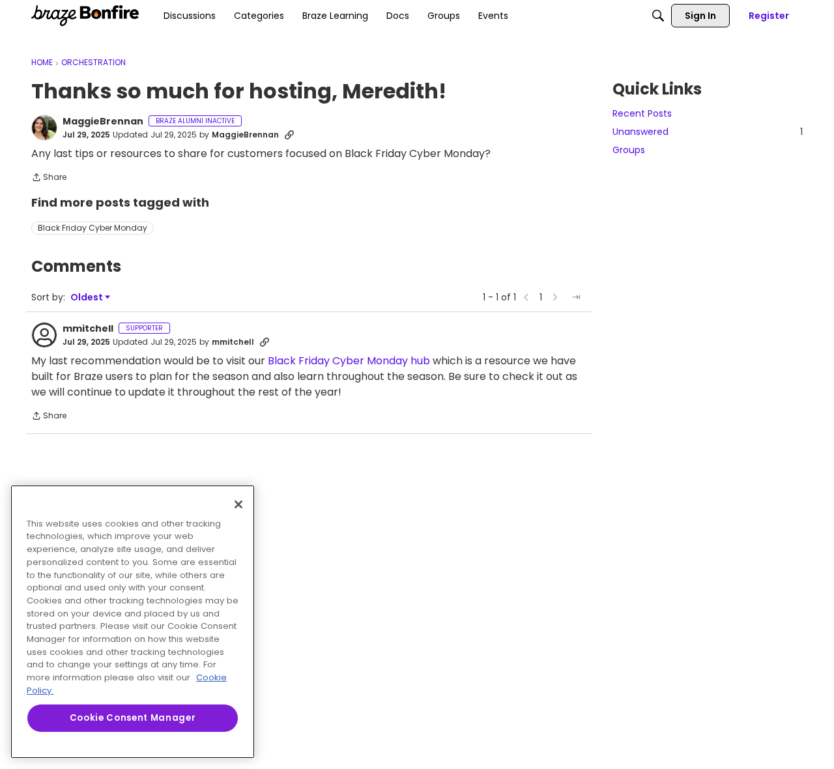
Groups (628, 149)
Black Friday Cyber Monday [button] (92, 227)
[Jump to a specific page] (576, 297)
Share (48, 178)
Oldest (87, 297)
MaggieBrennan (103, 122)
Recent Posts (642, 113)
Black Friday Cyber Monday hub (349, 360)
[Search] (658, 15)
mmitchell (88, 329)
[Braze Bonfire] (85, 15)
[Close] (238, 504)
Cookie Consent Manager (132, 718)
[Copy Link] (289, 135)
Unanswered (707, 131)
